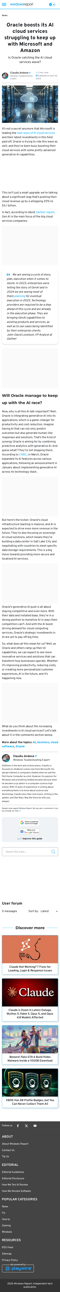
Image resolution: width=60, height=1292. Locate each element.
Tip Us (5, 1156)
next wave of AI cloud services (36, 133)
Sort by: (33, 911)
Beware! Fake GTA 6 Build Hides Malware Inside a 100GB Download (30, 1059)
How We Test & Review (15, 1184)
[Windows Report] (21, 4)
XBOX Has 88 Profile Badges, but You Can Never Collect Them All (30, 1102)
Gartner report (45, 212)
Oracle (20, 746)
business (43, 742)
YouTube (35, 1125)
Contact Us (8, 1150)
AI (34, 742)
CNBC (23, 455)
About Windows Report (15, 1144)
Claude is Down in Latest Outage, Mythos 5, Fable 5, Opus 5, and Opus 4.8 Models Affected (30, 1013)
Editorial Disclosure (13, 1178)
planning (19, 296)
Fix (3, 1213)
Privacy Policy (10, 1260)
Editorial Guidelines (13, 1172)
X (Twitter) (26, 1125)
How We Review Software (16, 1191)
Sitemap (7, 1253)
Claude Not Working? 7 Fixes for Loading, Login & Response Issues (30, 969)
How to (6, 1219)
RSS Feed (7, 1247)
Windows (7, 1232)
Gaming (6, 1225)
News (5, 15)
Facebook (17, 1125)
